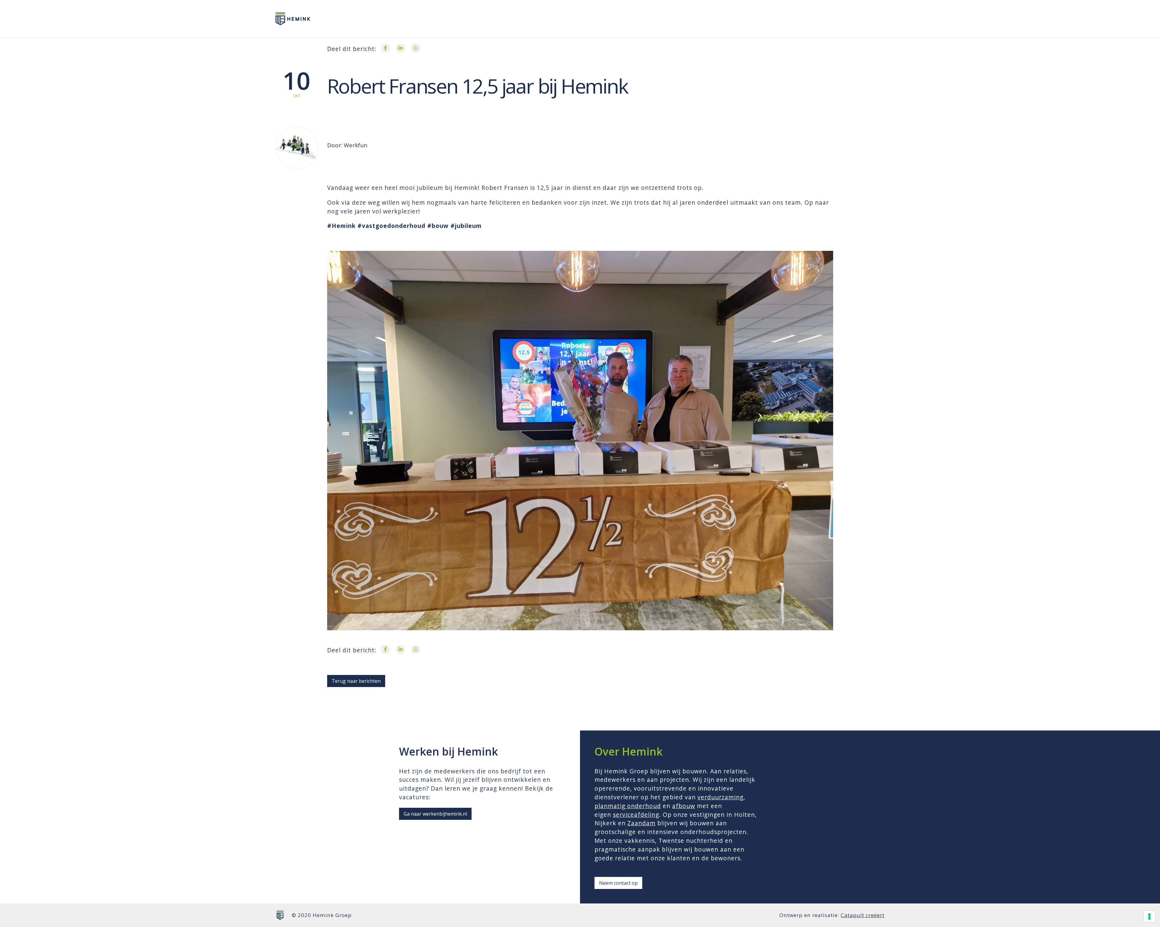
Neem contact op (618, 883)
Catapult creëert (862, 915)
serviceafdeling (636, 814)
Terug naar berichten (356, 681)
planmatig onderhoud (627, 806)
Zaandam (641, 823)
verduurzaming (720, 797)
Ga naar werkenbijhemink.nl (435, 813)
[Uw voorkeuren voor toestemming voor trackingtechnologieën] (1149, 916)
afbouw (683, 806)
